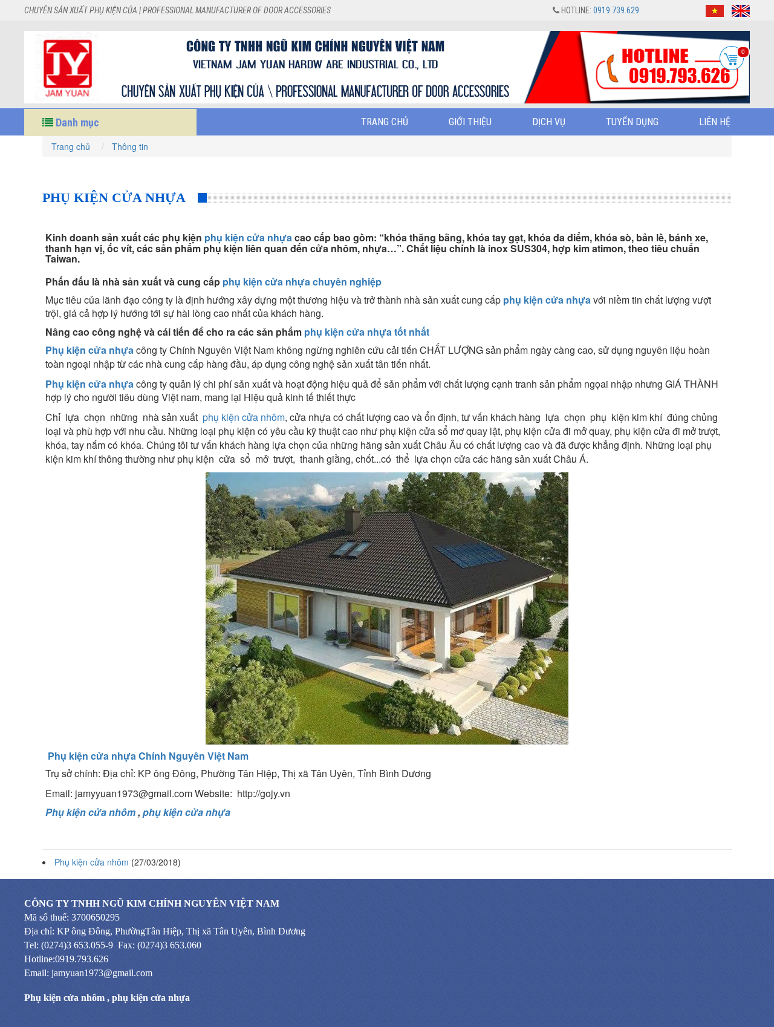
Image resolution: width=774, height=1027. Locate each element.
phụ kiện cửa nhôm (244, 417)
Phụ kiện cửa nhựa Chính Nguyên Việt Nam (148, 756)
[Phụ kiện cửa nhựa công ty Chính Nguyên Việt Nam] (387, 607)
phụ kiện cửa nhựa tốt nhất (366, 332)
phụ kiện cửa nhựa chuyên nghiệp (302, 282)
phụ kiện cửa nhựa (248, 237)
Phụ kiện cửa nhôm (90, 812)
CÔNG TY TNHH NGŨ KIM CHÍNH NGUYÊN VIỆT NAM (151, 903)
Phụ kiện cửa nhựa (89, 350)
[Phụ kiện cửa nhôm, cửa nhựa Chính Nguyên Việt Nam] (387, 67)
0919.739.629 (616, 10)
